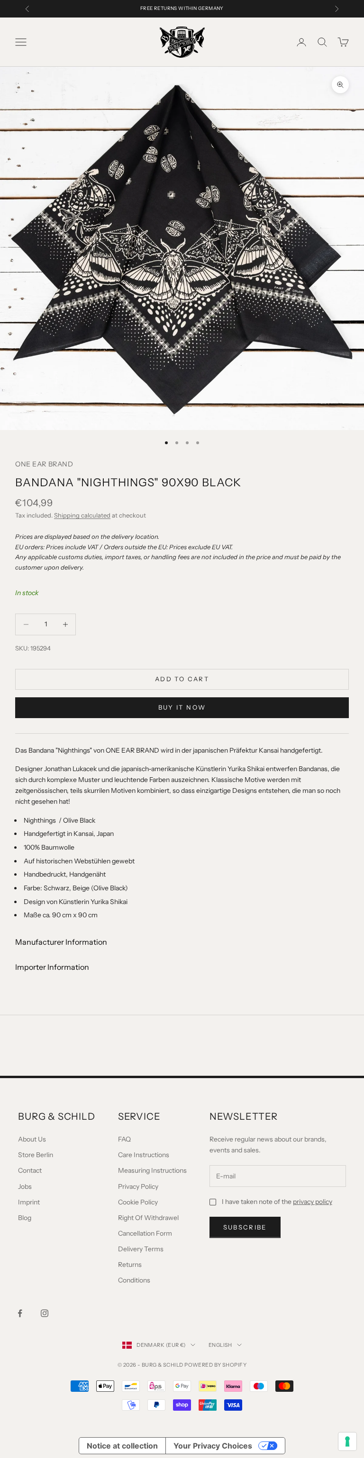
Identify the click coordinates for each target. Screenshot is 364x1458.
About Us (32, 1139)
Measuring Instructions (152, 1170)
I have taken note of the (277, 1201)
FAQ (124, 1139)
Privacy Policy (138, 1186)
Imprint (29, 1202)
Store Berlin (35, 1155)
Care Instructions (143, 1155)
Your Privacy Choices (212, 1445)
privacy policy (312, 1201)
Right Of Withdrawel (148, 1217)
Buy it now (182, 707)
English (220, 1345)
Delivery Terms (141, 1249)
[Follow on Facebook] (20, 1313)
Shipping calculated (82, 515)
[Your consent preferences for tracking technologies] (347, 1441)
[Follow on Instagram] (44, 1313)
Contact (30, 1170)
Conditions (134, 1280)
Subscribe (245, 1227)
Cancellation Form (145, 1233)
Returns (130, 1264)
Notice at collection (122, 1445)
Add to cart (182, 679)
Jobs (25, 1186)
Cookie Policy (138, 1202)
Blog (24, 1217)
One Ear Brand (44, 464)
